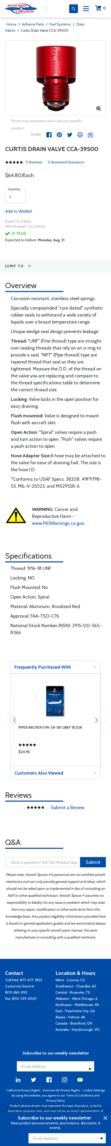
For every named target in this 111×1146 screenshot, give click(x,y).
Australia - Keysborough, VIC (78, 1029)
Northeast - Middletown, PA (77, 1004)
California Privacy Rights (23, 1090)
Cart (104, 8)
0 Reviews (34, 162)
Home (11, 24)
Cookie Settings (94, 1090)
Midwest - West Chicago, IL (77, 998)
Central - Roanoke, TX (73, 992)
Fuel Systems (60, 24)
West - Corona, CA (70, 980)
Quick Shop (55, 753)
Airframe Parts (33, 24)
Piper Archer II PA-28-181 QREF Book (50, 727)
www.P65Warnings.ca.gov (58, 523)
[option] (55, 78)
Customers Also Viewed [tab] (38, 773)
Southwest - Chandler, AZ (76, 986)
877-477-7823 (31, 980)
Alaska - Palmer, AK (70, 1017)
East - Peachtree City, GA (75, 1011)
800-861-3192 (16, 992)
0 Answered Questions (66, 162)
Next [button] (96, 720)
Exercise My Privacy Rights (61, 1090)
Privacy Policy (55, 1100)
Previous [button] (14, 720)
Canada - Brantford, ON (74, 1023)
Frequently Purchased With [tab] (42, 667)
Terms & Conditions (79, 1095)
